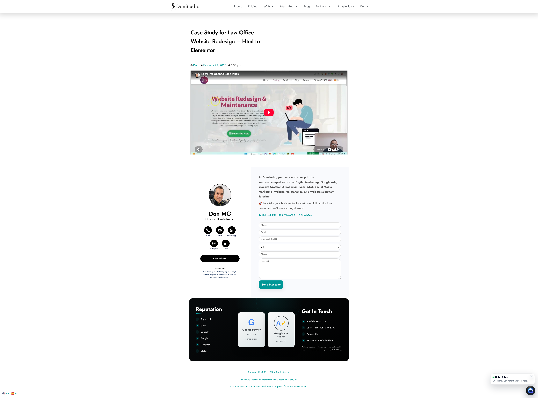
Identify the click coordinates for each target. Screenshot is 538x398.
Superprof (206, 319)
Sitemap (245, 379)
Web (267, 6)
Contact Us (312, 334)
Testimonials (324, 6)
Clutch (204, 351)
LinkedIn (205, 331)
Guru (203, 325)
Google (204, 338)
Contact (365, 6)
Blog (307, 6)
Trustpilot (205, 344)
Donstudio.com (269, 379)
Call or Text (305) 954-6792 (321, 327)
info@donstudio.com (317, 321)
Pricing (253, 6)
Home (238, 6)
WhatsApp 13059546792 (320, 340)
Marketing (287, 6)
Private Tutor (346, 6)
